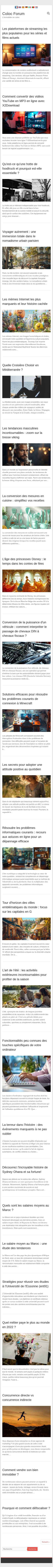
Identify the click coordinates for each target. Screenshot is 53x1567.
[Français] (16, 7)
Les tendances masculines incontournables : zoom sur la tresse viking (22, 433)
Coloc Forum (13, 14)
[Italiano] (30, 7)
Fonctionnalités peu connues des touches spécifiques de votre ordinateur (24, 1045)
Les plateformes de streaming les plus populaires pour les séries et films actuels (24, 33)
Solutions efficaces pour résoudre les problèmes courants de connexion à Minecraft (25, 699)
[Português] (33, 7)
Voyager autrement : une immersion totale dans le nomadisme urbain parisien (20, 236)
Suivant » (46, 1542)
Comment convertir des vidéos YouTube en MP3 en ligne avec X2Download (23, 101)
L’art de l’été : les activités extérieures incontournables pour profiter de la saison (24, 974)
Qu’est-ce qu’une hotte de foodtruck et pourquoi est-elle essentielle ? (22, 168)
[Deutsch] (26, 7)
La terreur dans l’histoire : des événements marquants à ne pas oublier (24, 1129)
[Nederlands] (36, 7)
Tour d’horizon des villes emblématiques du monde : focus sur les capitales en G (24, 907)
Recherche (32, 1549)
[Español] (23, 7)
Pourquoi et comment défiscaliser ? (26, 1508)
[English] (20, 7)
